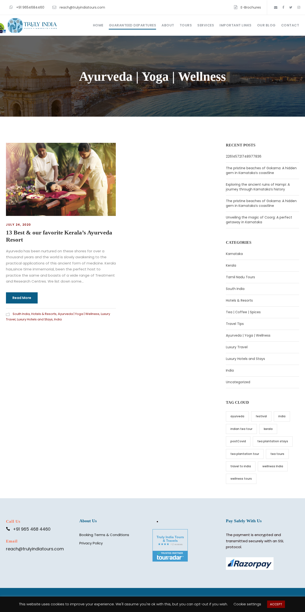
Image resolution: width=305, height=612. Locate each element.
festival (261, 416)
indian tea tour (241, 429)
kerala (268, 429)
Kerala (231, 265)
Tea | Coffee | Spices (243, 312)
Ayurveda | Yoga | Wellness (78, 314)
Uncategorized (238, 382)
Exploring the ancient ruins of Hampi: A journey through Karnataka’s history (258, 187)
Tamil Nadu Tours (240, 277)
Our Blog (266, 25)
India (58, 319)
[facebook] (283, 7)
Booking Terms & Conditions (104, 534)
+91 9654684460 (30, 7)
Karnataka (234, 253)
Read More (21, 297)
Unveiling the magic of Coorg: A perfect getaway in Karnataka (259, 219)
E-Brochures (251, 7)
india (281, 416)
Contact (290, 25)
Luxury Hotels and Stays (35, 319)
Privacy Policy (91, 543)
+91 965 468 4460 (32, 529)
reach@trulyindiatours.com (82, 7)
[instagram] (298, 7)
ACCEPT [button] (276, 604)
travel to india (240, 466)
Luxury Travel (237, 347)
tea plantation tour (244, 454)
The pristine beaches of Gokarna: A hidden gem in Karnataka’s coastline (261, 170)
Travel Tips (235, 323)
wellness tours (241, 479)
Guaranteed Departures (132, 25)
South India (21, 314)
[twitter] (290, 7)
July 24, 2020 (18, 225)
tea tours (277, 454)
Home (98, 25)
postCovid (238, 441)
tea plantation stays (272, 441)
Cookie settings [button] (247, 604)
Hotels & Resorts (43, 314)
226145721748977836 (243, 156)
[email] (275, 7)
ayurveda (237, 416)
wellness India (272, 466)
